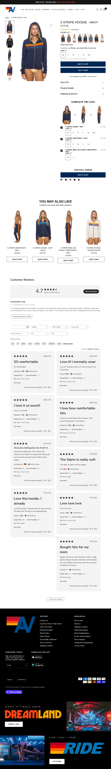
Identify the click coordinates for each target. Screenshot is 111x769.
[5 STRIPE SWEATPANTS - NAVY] (17, 227)
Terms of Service (46, 642)
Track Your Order (46, 627)
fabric (23, 344)
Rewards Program (46, 630)
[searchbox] (18, 327)
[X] (66, 179)
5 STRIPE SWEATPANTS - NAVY (85, 138)
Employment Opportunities (83, 642)
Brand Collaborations (81, 633)
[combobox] (40, 327)
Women (70, 9)
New (22, 9)
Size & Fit (64, 82)
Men (77, 9)
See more (17, 383)
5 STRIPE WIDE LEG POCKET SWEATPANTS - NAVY (85, 150)
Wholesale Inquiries (81, 630)
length (37, 344)
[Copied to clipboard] (79, 179)
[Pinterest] (71, 179)
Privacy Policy (79, 646)
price (30, 344)
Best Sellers (29, 9)
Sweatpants (46, 9)
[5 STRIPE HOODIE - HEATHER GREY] (69, 38)
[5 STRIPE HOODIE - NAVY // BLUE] (42, 227)
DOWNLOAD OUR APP (40, 652)
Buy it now (83, 70)
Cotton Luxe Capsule (58, 9)
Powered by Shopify (38, 687)
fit (18, 344)
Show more (68, 343)
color (44, 344)
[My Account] (101, 9)
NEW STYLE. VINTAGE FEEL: (55, 2)
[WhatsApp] (75, 179)
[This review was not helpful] (48, 387)
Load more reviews (55, 599)
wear (59, 344)
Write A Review (91, 291)
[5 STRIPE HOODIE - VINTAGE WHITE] (74, 38)
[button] (14, 724)
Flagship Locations (81, 627)
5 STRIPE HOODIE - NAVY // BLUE (43, 249)
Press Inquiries (79, 639)
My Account (78, 620)
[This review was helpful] (44, 387)
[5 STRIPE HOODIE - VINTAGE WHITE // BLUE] (102, 38)
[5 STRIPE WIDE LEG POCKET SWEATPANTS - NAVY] (68, 227)
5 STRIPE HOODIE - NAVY (85, 127)
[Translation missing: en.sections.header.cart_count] (104, 9)
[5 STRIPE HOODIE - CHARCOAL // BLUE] (80, 38)
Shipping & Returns (68, 94)
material (52, 344)
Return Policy (44, 633)
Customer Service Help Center (51, 624)
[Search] (97, 9)
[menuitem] (22, 10)
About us (77, 624)
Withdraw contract (46, 646)
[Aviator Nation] (55, 716)
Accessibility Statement (48, 639)
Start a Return (45, 636)
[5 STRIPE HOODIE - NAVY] (85, 38)
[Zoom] (51, 25)
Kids (82, 9)
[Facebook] (61, 179)
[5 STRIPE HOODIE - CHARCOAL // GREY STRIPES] (96, 38)
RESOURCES (79, 616)
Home (7, 17)
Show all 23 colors (67, 44)
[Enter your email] (26, 665)
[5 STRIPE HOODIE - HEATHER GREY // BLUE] (91, 38)
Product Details (67, 88)
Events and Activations (82, 636)
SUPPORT (44, 616)
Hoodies (38, 9)
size (12, 344)
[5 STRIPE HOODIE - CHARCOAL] (63, 38)
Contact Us (44, 620)
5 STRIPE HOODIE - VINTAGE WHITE (93, 249)
